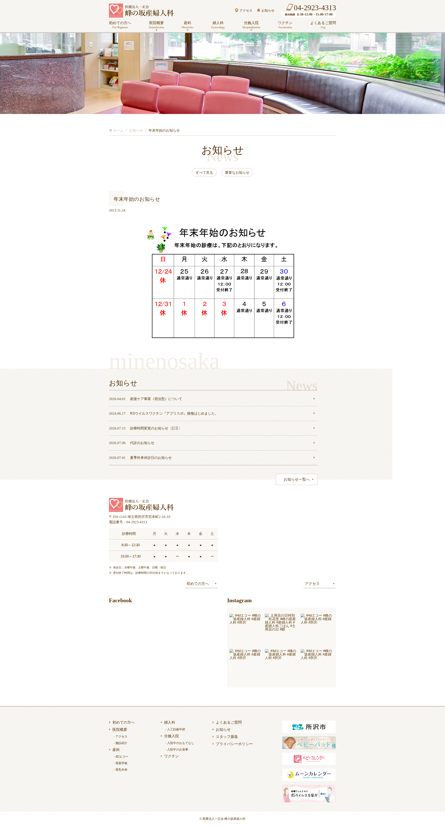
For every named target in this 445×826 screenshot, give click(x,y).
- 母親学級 (120, 763)
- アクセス (120, 736)
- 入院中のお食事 (176, 749)
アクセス (245, 10)
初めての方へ (120, 25)
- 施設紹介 (120, 742)
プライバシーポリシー (234, 744)
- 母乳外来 (120, 769)
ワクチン (285, 25)
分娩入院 (251, 25)
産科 (187, 25)
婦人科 (218, 25)
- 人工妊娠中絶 (175, 729)
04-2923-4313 (315, 7)
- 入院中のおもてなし (179, 742)
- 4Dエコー (121, 756)
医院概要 (156, 25)
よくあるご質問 (323, 25)
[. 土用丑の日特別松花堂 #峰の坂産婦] (281, 630)
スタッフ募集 (227, 737)
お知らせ (267, 10)
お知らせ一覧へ (297, 479)
